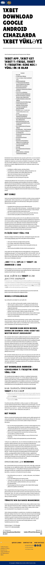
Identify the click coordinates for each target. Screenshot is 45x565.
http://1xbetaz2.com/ (13, 238)
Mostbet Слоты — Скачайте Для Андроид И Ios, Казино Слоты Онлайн (23, 111)
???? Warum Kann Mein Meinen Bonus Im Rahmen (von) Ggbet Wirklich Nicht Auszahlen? (23, 84)
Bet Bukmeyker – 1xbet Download (23, 129)
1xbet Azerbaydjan (15, 526)
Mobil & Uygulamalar (20, 81)
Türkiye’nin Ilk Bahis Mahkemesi (23, 94)
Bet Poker (18, 90)
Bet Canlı (18, 74)
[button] (30, 3)
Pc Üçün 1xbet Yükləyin (21, 76)
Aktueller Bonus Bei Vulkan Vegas (23, 102)
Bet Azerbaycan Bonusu (21, 137)
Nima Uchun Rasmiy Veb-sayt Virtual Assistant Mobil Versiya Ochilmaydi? (23, 123)
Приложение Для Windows (21, 92)
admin (18, 525)
